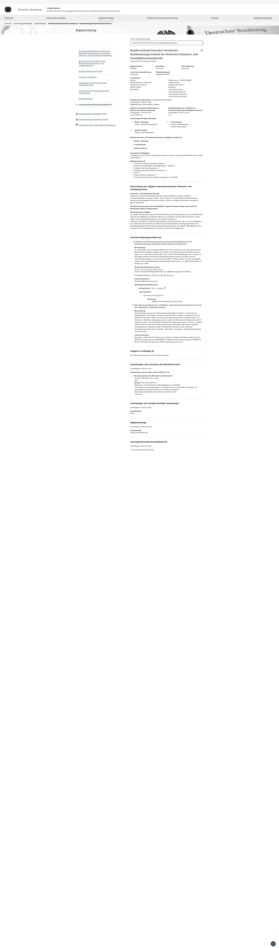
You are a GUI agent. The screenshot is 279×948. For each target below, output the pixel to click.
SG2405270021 (144, 288)
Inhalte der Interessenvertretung (162, 18)
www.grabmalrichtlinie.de (176, 92)
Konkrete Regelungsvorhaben (91, 71)
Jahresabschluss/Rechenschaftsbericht (95, 104)
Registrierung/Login (263, 18)
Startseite (9, 18)
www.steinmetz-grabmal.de (177, 94)
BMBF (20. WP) (157, 275)
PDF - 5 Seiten (157, 288)
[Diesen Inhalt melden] (165, 288)
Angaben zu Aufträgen (88, 77)
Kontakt (214, 18)
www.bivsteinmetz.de (175, 89)
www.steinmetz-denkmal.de (177, 96)
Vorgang (148, 269)
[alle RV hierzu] (157, 269)
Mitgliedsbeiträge (86, 99)
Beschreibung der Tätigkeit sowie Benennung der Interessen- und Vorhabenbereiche (92, 63)
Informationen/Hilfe (55, 18)
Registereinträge (106, 18)
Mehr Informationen (107, 125)
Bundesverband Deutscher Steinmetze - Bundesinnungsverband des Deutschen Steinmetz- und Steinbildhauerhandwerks (95, 53)
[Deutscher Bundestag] (24, 9)
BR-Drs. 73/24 (139, 269)
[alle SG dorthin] (177, 301)
